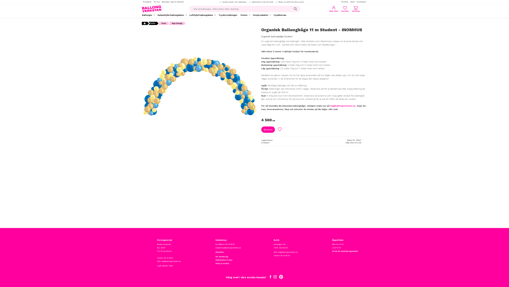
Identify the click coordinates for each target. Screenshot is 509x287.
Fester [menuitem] (244, 15)
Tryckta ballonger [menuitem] (228, 15)
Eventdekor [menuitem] (361, 2)
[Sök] (295, 9)
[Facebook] (270, 277)
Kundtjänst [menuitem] (147, 2)
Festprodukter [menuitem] (260, 15)
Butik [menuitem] (352, 2)
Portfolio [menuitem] (344, 2)
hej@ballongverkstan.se (343, 106)
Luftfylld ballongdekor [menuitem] (201, 15)
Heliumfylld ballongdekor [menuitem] (171, 15)
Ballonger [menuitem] (147, 15)
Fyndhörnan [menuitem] (280, 15)
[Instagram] (275, 277)
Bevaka (268, 129)
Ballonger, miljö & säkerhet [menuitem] (173, 2)
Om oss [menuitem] (157, 2)
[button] (345, 9)
